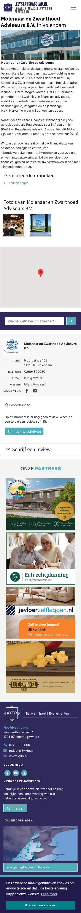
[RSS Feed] (24, 773)
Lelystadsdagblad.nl (31, 4)
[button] (40, 273)
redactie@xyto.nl (21, 750)
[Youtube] (16, 773)
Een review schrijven (24, 431)
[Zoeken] (71, 321)
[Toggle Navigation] (73, 7)
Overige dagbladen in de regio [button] (27, 867)
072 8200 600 (19, 745)
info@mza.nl (33, 378)
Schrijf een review (31, 449)
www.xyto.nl (18, 756)
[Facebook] (7, 773)
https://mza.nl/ (35, 384)
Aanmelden (15, 808)
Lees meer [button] (49, 894)
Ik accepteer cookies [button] (40, 905)
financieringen (19, 183)
